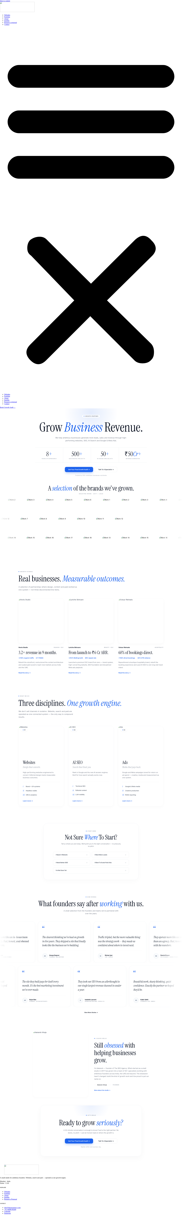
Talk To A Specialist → (106, 469)
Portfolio (7, 17)
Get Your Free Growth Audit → (79, 469)
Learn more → (28, 801)
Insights (6, 21)
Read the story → (25, 673)
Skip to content (5, 1)
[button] (91, 209)
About (6, 19)
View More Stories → (91, 1012)
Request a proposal (10, 22)
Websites (7, 15)
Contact (6, 24)
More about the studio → (102, 1090)
